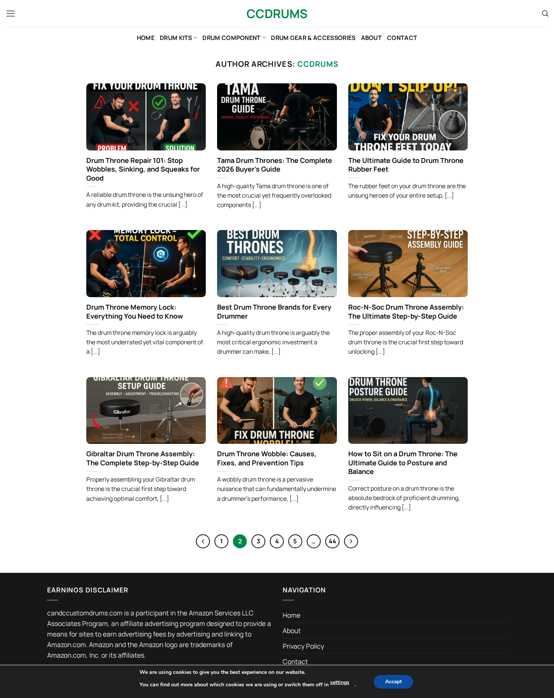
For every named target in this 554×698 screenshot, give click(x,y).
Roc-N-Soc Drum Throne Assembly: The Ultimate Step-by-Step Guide (406, 312)
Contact (402, 38)
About (371, 38)
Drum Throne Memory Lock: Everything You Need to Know (134, 312)
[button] (11, 13)
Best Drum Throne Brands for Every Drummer (274, 312)
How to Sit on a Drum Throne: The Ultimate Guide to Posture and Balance (403, 462)
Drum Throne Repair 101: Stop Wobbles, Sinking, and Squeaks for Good (143, 169)
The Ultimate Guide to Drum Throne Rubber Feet (406, 165)
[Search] (545, 13)
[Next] (351, 541)
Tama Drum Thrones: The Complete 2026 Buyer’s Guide (274, 165)
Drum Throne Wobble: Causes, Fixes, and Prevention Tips (267, 458)
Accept (393, 681)
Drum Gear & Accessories (313, 38)
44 (332, 541)
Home (146, 38)
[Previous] (203, 541)
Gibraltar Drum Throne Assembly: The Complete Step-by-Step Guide (142, 458)
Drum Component (231, 38)
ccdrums (317, 63)
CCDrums (277, 14)
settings (339, 682)
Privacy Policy (303, 645)
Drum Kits (176, 38)
